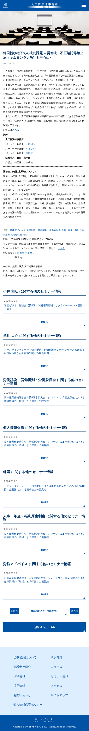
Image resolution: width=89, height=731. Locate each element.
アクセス (56, 685)
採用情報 (19, 685)
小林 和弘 (31, 144)
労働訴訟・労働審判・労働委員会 (43, 230)
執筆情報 (19, 676)
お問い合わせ (22, 695)
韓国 (25, 234)
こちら (61, 248)
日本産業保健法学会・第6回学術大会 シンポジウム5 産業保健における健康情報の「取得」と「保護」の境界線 (44, 398)
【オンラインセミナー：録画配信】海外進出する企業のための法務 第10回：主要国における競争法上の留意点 (44, 487)
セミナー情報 (59, 676)
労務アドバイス (18, 230)
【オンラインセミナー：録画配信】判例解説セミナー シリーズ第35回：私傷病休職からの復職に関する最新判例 (44, 351)
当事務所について (25, 657)
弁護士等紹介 (22, 667)
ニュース (56, 667)
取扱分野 (56, 657)
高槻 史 (29, 153)
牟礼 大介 (31, 148)
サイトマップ (59, 695)
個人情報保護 (15, 234)
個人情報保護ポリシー (27, 704)
